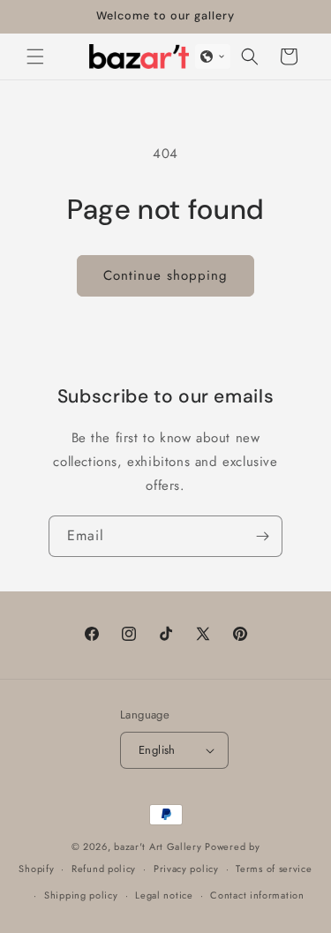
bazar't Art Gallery (157, 846)
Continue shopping (165, 275)
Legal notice (163, 895)
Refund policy (103, 869)
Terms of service (274, 869)
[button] (35, 56)
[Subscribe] (262, 536)
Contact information (257, 895)
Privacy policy (186, 869)
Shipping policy (81, 895)
